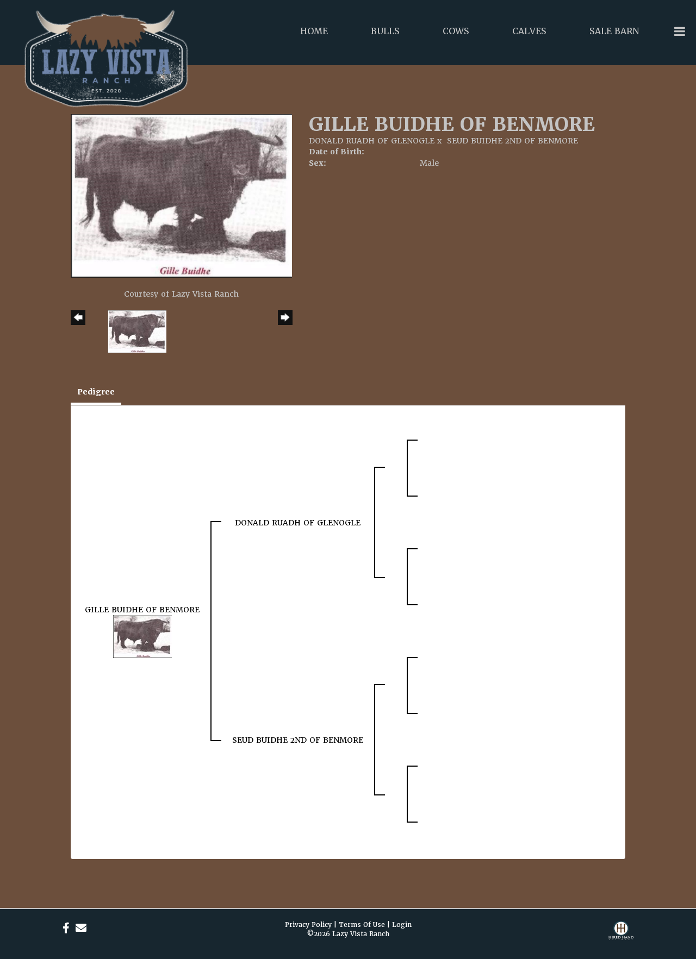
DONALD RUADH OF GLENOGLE (371, 141)
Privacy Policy (308, 924)
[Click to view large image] (181, 195)
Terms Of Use (362, 924)
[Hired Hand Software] (620, 937)
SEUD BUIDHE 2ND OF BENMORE (512, 141)
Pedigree (96, 392)
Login (402, 924)
